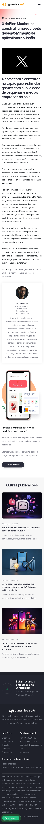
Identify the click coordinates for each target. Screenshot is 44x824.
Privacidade (7, 752)
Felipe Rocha (22, 303)
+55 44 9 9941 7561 (28, 741)
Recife (20, 805)
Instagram (24, 752)
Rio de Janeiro (30, 797)
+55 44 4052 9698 (28, 738)
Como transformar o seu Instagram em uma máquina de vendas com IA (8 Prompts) (19, 646)
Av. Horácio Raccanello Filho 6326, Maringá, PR (21, 767)
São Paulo (19, 797)
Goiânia (28, 805)
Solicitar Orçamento (13, 464)
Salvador (13, 801)
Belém (35, 805)
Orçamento (7, 738)
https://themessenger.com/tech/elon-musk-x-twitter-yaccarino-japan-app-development (21, 273)
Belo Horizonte (33, 801)
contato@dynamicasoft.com (31, 747)
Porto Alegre (7, 808)
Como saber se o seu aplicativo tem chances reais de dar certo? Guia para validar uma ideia (19, 587)
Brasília (5, 801)
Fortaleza (22, 801)
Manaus (5, 805)
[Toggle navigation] (39, 4)
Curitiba (13, 805)
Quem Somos (7, 741)
